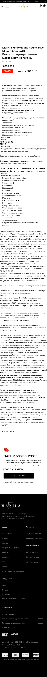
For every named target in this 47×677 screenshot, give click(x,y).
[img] (2, 6)
